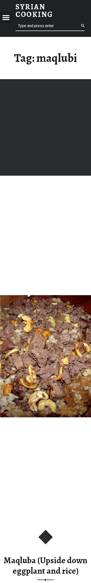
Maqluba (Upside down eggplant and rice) (45, 565)
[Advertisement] (45, 127)
